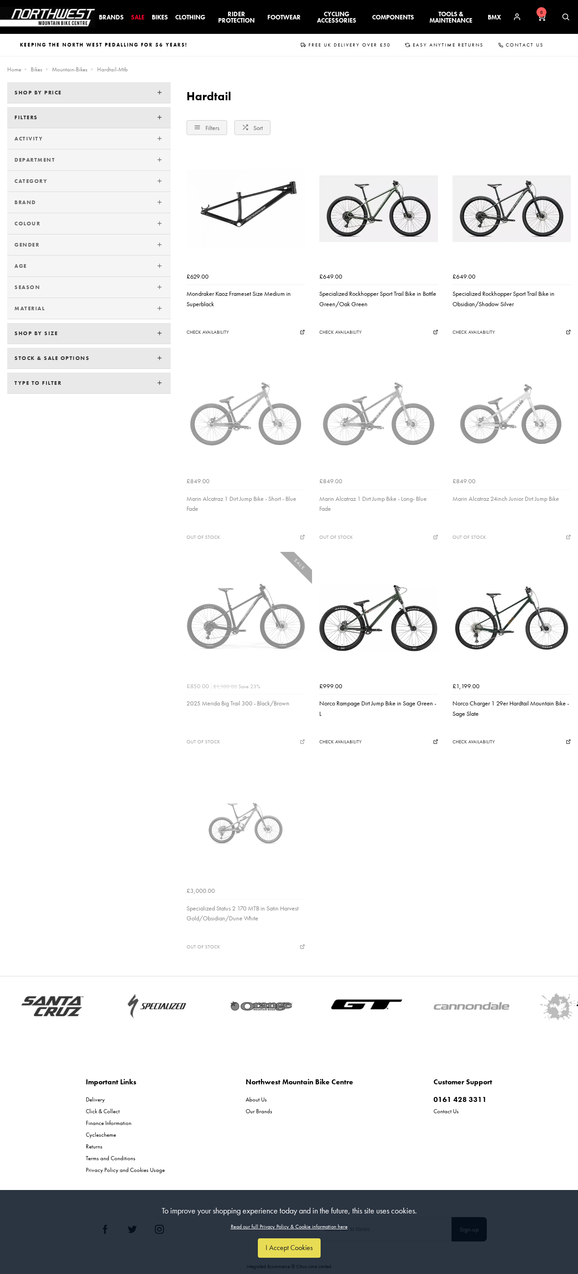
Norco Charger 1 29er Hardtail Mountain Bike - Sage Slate (510, 708)
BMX (494, 17)
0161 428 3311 (460, 1099)
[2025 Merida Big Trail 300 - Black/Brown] (245, 618)
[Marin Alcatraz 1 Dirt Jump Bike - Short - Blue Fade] (245, 413)
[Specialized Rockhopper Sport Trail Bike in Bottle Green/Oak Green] (378, 208)
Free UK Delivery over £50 (349, 45)
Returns (94, 1146)
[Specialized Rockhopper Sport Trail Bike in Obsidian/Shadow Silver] (511, 208)
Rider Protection (236, 17)
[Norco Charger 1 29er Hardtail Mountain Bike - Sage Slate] (511, 618)
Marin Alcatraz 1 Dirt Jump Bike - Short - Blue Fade (241, 504)
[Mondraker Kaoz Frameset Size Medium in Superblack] (245, 208)
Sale (137, 17)
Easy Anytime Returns (448, 45)
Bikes (160, 17)
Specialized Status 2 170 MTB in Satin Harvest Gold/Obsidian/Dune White (242, 913)
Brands (111, 17)
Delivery (95, 1099)
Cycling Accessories (336, 17)
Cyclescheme (101, 1135)
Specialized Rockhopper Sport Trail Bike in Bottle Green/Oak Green (377, 298)
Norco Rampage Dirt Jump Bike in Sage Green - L (377, 708)
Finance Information (108, 1123)
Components (393, 17)
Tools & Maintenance (450, 17)
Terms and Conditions (110, 1158)
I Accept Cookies (289, 1247)
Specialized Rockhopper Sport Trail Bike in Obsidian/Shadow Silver (503, 298)
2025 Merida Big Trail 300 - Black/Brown (237, 703)
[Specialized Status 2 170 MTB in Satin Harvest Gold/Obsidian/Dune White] (245, 823)
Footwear (284, 17)
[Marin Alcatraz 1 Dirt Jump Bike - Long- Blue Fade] (378, 413)
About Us (256, 1099)
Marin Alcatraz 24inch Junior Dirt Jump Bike (505, 499)
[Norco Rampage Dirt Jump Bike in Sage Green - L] (378, 618)
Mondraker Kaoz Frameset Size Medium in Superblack (238, 298)
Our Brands (259, 1111)
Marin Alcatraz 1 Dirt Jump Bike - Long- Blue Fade (373, 504)
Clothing (190, 17)
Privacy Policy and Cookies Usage (125, 1170)
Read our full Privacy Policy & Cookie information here (289, 1226)
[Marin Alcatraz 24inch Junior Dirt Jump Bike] (511, 413)
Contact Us (525, 45)
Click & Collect (103, 1111)
